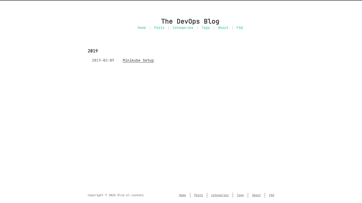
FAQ (240, 28)
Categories (183, 28)
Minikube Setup (138, 60)
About (223, 28)
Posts (159, 28)
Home (142, 28)
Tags (206, 28)
